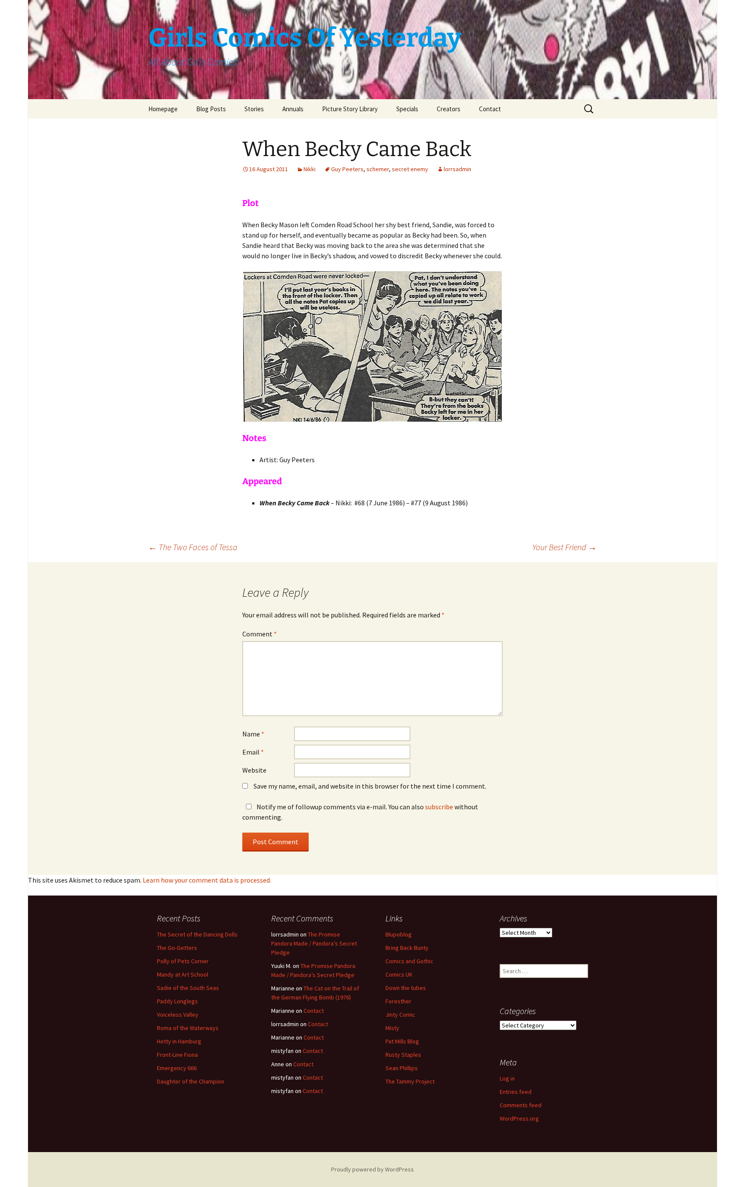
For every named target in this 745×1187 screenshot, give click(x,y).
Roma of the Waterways (188, 1028)
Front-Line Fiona (177, 1055)
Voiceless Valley (177, 1014)
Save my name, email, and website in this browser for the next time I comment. (370, 786)
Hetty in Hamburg (179, 1041)
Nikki (310, 169)
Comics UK (399, 974)
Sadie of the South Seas (188, 988)
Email (253, 752)
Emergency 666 (177, 1068)
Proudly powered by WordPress (372, 1169)
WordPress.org (519, 1118)
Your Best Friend (564, 547)
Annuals (293, 109)
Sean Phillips (401, 1068)
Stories (254, 109)
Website (254, 770)
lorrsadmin (457, 169)
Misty (392, 1028)
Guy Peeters (347, 169)
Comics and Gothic (409, 961)
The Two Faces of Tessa (193, 547)
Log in (507, 1078)
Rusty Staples (403, 1055)
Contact (490, 109)
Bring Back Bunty (407, 948)
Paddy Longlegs (177, 1001)
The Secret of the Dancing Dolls (197, 934)
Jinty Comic (400, 1014)
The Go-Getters (177, 948)
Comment (259, 634)
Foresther (398, 1001)
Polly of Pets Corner (183, 961)
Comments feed (521, 1105)
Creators (448, 109)
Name (253, 734)
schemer (377, 169)
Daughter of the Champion (190, 1081)
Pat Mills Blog (402, 1041)
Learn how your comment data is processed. (207, 880)
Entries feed (516, 1092)
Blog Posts (211, 109)
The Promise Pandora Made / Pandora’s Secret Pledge (314, 943)
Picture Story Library (350, 109)
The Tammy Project (410, 1081)
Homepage (163, 109)
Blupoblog (398, 934)
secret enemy (410, 169)
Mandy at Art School (182, 974)
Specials (407, 109)
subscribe (439, 806)
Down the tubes (405, 988)
